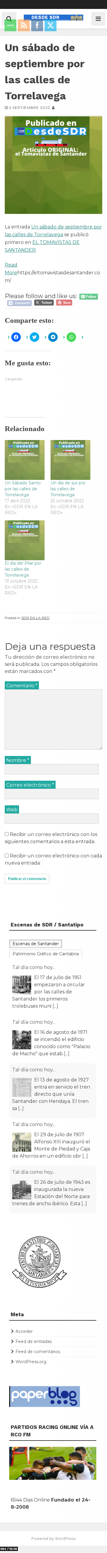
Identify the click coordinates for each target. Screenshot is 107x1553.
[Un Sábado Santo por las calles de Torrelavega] (25, 460)
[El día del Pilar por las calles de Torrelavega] (25, 540)
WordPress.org (30, 1361)
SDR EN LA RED (35, 618)
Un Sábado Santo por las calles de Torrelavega (23, 488)
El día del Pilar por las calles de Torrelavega (23, 569)
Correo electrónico (30, 785)
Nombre (17, 760)
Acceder (24, 1331)
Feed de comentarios (37, 1351)
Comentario (21, 685)
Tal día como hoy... (33, 967)
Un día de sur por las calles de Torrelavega (68, 488)
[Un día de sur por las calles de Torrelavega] (70, 460)
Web (12, 809)
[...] (55, 1006)
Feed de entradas (33, 1341)
